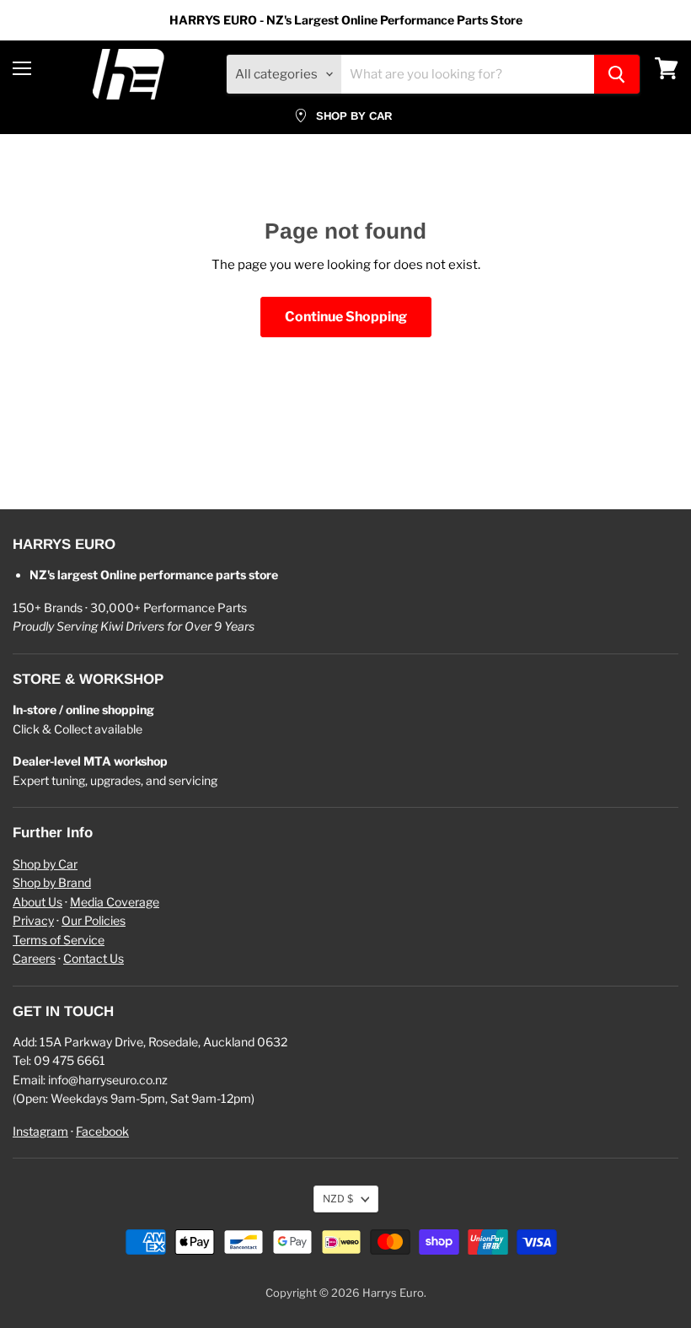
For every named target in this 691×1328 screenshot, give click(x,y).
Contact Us (93, 958)
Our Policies (94, 920)
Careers (34, 958)
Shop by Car (45, 864)
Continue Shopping (346, 317)
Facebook (102, 1131)
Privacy (33, 920)
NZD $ (338, 1198)
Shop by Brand (52, 882)
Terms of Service (58, 940)
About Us (37, 902)
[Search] (617, 74)
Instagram (40, 1131)
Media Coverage (114, 902)
